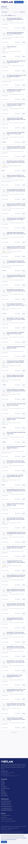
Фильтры (5, 11)
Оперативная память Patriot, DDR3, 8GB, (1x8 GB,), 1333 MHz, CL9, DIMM (16, 104)
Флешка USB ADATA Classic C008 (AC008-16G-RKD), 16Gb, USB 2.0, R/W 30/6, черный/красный (16, 547)
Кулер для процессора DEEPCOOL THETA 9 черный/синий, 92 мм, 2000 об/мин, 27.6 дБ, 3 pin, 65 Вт (16, 276)
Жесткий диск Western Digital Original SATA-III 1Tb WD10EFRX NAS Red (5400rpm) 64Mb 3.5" (15, 33)
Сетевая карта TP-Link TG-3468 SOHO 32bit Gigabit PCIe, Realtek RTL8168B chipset (15, 361)
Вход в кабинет (4, 795)
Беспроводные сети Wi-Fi (6, 806)
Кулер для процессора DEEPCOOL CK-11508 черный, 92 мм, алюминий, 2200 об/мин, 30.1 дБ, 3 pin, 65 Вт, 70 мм (16, 176)
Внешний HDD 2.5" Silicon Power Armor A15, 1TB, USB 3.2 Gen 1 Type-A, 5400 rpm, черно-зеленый (16, 461)
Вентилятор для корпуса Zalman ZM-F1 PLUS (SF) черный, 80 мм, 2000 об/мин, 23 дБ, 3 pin (16, 161)
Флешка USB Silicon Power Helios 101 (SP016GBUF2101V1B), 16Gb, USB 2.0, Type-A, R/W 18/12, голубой (15, 618)
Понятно (4, 841)
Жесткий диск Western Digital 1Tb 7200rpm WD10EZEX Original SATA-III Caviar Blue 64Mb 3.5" (15, 19)
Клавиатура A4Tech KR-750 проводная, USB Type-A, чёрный (16, 504)
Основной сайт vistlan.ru (6, 810)
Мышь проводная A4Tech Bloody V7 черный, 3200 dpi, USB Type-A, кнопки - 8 (16, 304)
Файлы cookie (3, 828)
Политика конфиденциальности (7, 826)
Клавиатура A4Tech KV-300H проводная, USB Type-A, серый (16, 419)
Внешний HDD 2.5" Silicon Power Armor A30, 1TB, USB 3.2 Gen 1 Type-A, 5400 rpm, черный (16, 633)
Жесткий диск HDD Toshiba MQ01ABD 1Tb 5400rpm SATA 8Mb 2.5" (16, 447)
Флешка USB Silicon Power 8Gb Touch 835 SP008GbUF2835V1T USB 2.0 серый (16, 690)
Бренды (3, 784)
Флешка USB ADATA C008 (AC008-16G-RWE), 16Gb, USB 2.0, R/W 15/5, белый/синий (16, 518)
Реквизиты (3, 792)
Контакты (3, 790)
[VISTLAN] (7, 2)
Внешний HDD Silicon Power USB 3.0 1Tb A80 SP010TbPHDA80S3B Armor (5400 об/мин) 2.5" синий (16, 490)
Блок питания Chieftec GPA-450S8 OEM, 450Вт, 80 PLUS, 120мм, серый (16, 133)
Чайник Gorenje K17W (11, 46)
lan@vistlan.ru (4, 817)
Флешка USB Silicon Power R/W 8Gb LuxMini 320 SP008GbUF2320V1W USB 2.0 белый (16, 718)
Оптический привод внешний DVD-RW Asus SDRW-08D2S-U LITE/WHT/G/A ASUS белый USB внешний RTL (16, 261)
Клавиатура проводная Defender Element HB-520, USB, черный (16, 347)
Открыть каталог (19, 2)
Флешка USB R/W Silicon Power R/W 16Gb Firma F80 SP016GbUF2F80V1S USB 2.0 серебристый (16, 576)
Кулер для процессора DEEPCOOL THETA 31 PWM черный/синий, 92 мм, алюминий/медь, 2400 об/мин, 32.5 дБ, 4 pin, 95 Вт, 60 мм (16, 247)
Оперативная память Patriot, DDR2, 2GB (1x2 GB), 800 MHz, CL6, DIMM (16, 90)
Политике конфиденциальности (10, 839)
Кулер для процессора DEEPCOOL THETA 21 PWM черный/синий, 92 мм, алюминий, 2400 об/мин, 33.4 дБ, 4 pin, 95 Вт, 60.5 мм (16, 147)
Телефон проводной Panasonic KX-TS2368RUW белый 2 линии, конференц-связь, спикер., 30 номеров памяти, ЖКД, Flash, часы (16, 561)
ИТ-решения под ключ (6, 801)
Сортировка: (15, 11)
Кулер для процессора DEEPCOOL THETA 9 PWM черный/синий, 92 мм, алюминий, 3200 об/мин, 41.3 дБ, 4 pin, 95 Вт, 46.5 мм (16, 204)
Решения (3, 783)
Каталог (2, 781)
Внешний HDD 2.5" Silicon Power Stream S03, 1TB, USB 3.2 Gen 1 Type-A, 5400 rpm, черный (16, 319)
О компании (3, 786)
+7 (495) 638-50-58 (5, 815)
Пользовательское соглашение (20, 826)
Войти (23, 27)
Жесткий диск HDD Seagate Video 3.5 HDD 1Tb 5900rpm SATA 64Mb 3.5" (16, 76)
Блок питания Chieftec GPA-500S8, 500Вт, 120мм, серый (16, 433)
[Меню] (25, 2)
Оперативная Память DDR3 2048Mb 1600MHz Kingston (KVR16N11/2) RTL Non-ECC (16, 119)
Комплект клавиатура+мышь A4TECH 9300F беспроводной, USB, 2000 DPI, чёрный (15, 376)
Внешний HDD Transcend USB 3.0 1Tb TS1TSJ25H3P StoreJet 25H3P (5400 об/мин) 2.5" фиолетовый (16, 290)
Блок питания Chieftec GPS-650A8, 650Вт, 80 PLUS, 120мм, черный (16, 404)
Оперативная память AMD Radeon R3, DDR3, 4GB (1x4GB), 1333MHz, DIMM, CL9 (16, 233)
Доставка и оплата (5, 788)
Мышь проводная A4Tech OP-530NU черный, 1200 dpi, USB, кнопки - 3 (15, 476)
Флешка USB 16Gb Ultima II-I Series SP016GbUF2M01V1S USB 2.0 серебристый (14, 676)
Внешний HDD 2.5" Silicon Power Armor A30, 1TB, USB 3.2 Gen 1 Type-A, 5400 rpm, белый (16, 647)
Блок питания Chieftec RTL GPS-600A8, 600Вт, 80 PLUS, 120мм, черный (15, 333)
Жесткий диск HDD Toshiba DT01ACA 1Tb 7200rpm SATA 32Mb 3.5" (16, 61)
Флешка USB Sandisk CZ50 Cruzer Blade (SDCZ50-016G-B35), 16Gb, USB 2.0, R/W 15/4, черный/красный (16, 704)
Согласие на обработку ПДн (13, 828)
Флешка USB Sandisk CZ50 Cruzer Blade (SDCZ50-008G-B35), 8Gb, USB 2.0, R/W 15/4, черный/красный (16, 604)
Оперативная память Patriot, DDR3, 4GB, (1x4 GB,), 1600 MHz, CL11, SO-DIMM (16, 219)
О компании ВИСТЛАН (6, 808)
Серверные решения (5, 802)
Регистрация (4, 793)
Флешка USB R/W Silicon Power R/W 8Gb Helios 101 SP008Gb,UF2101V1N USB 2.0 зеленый (16, 590)
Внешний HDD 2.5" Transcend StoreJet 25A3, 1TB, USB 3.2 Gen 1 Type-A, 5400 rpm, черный (15, 661)
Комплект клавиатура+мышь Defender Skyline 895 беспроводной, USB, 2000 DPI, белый (16, 390)
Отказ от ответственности (6, 829)
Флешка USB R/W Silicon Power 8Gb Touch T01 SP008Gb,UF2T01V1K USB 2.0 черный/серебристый (16, 533)
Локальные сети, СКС (6, 804)
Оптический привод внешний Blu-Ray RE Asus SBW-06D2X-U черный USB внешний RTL (16, 190)
